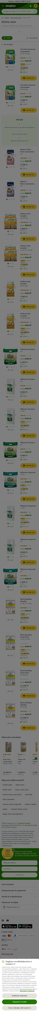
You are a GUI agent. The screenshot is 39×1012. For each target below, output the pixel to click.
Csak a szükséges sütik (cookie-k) (19, 1008)
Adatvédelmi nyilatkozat (27, 991)
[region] (19, 985)
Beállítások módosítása (19, 996)
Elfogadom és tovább (19, 1002)
